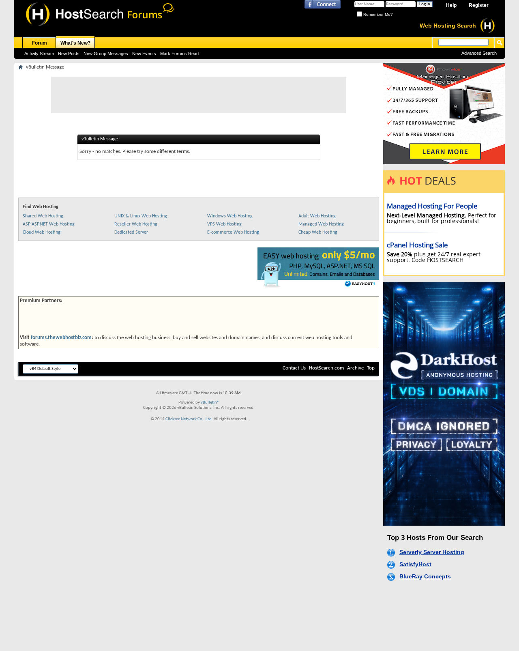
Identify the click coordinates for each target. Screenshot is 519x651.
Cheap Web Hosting (317, 232)
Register (479, 5)
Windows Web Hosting (230, 216)
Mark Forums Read (179, 53)
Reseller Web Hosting (135, 224)
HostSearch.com (326, 368)
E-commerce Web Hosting (233, 232)
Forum (39, 43)
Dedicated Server (131, 232)
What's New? (75, 43)
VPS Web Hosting (224, 224)
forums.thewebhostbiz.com (61, 337)
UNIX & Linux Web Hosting (140, 216)
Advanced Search (479, 53)
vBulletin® (210, 402)
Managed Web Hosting (321, 224)
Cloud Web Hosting (41, 232)
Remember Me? (377, 14)
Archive (355, 368)
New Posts (68, 53)
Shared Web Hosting (43, 216)
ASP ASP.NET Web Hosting (49, 224)
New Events (144, 53)
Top (371, 368)
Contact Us (294, 368)
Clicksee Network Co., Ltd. (189, 419)
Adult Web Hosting (317, 216)
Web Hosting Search (448, 25)
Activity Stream (39, 53)
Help (451, 5)
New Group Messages (106, 53)
